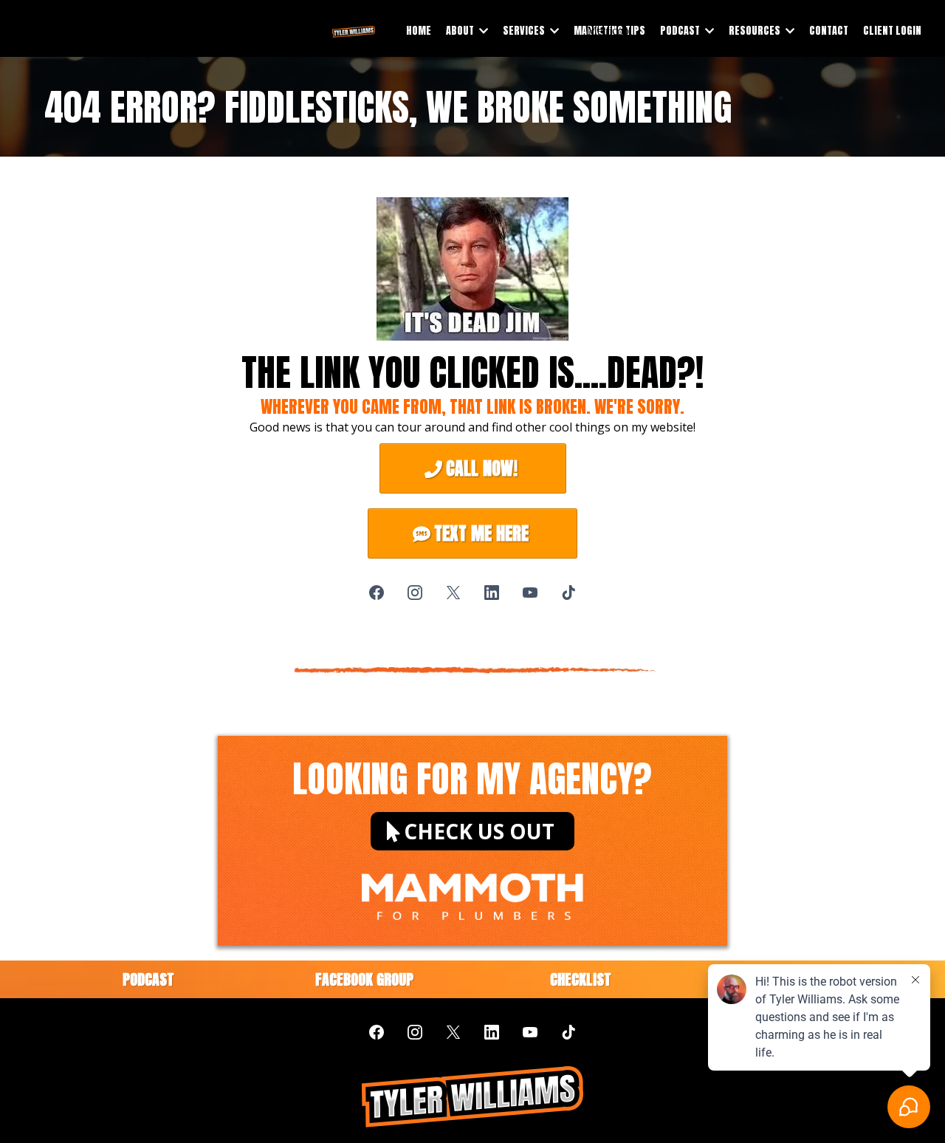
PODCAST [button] (681, 30)
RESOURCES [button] (756, 30)
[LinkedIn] (491, 592)
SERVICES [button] (525, 30)
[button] (482, 30)
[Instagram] (415, 592)
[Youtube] (530, 592)
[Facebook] (376, 592)
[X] (453, 592)
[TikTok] (568, 592)
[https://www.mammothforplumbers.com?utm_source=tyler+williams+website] (472, 885)
